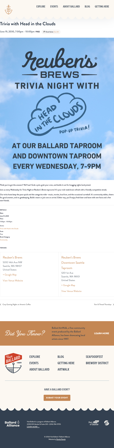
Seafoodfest (94, 357)
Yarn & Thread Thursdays (103, 304)
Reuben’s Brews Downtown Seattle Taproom (72, 262)
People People (61, 439)
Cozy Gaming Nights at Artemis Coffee (16, 304)
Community (3, 240)
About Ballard (71, 6)
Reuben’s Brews (12, 257)
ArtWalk (63, 369)
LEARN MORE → (33, 427)
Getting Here (102, 6)
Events (54, 6)
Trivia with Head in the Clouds (9, 228)
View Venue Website (13, 280)
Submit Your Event (57, 397)
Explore (40, 6)
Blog (87, 6)
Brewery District (97, 363)
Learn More (101, 333)
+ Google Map (10, 274)
